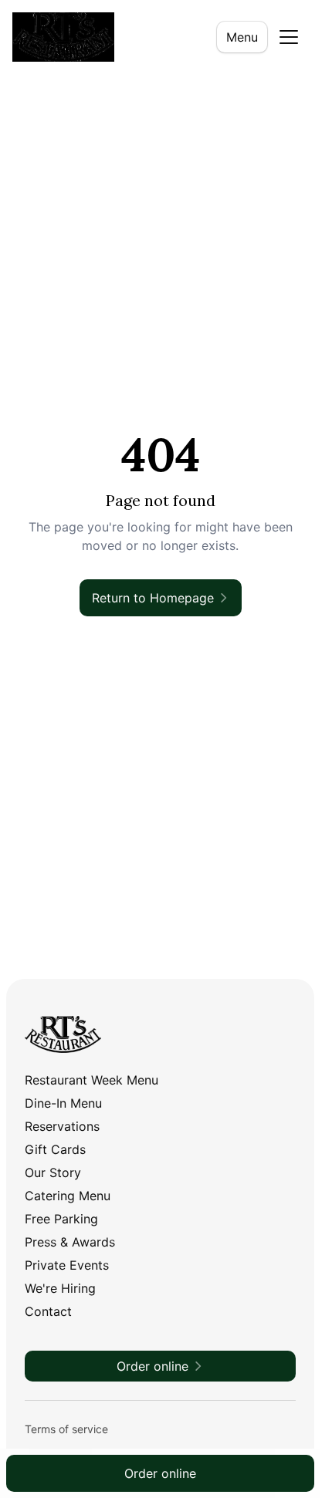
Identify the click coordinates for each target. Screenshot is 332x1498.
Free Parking (61, 1218)
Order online (160, 1473)
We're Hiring (60, 1288)
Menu (242, 37)
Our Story (53, 1172)
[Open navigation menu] (288, 37)
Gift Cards (55, 1149)
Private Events (67, 1265)
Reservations (62, 1126)
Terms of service (66, 1429)
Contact (48, 1311)
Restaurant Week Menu (91, 1080)
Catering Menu (67, 1195)
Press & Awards (70, 1242)
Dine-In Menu (63, 1103)
